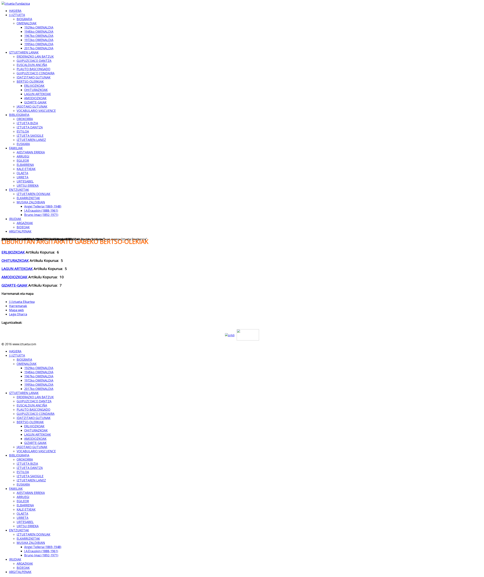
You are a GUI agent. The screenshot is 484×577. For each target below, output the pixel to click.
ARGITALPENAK (20, 231)
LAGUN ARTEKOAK (37, 94)
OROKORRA (25, 119)
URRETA (22, 177)
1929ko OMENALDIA (38, 27)
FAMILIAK (16, 148)
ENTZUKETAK (19, 190)
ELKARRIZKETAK (28, 198)
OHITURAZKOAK (36, 90)
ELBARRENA (25, 165)
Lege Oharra (18, 314)
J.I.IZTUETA (17, 15)
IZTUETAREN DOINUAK (33, 194)
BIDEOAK (23, 227)
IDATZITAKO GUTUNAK (33, 77)
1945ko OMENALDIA (38, 32)
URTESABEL (25, 181)
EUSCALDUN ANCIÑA (32, 65)
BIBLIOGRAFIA (19, 115)
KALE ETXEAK (26, 169)
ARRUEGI (23, 156)
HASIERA (15, 11)
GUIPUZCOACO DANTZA (34, 61)
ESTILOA (23, 131)
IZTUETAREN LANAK (24, 52)
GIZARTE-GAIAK (35, 102)
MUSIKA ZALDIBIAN (31, 202)
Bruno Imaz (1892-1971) (41, 215)
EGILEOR (23, 161)
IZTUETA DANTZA (30, 127)
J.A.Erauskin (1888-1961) (41, 210)
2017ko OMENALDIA (38, 48)
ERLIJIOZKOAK (34, 86)
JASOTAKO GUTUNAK (32, 106)
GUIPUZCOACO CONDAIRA (35, 73)
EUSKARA (23, 144)
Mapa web (16, 310)
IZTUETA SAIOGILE (30, 136)
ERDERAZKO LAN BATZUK (35, 56)
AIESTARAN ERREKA (31, 152)
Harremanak (18, 306)
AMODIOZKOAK (35, 98)
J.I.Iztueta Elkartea (22, 302)
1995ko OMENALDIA (38, 44)
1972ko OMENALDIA (38, 40)
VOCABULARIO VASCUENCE (36, 111)
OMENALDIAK (26, 23)
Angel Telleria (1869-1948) (42, 206)
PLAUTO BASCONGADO (33, 69)
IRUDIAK (15, 219)
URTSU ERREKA (28, 186)
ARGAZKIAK (25, 223)
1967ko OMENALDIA (38, 36)
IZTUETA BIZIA (27, 123)
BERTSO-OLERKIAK (30, 81)
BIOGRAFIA (24, 19)
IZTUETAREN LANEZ (31, 140)
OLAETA (22, 173)
